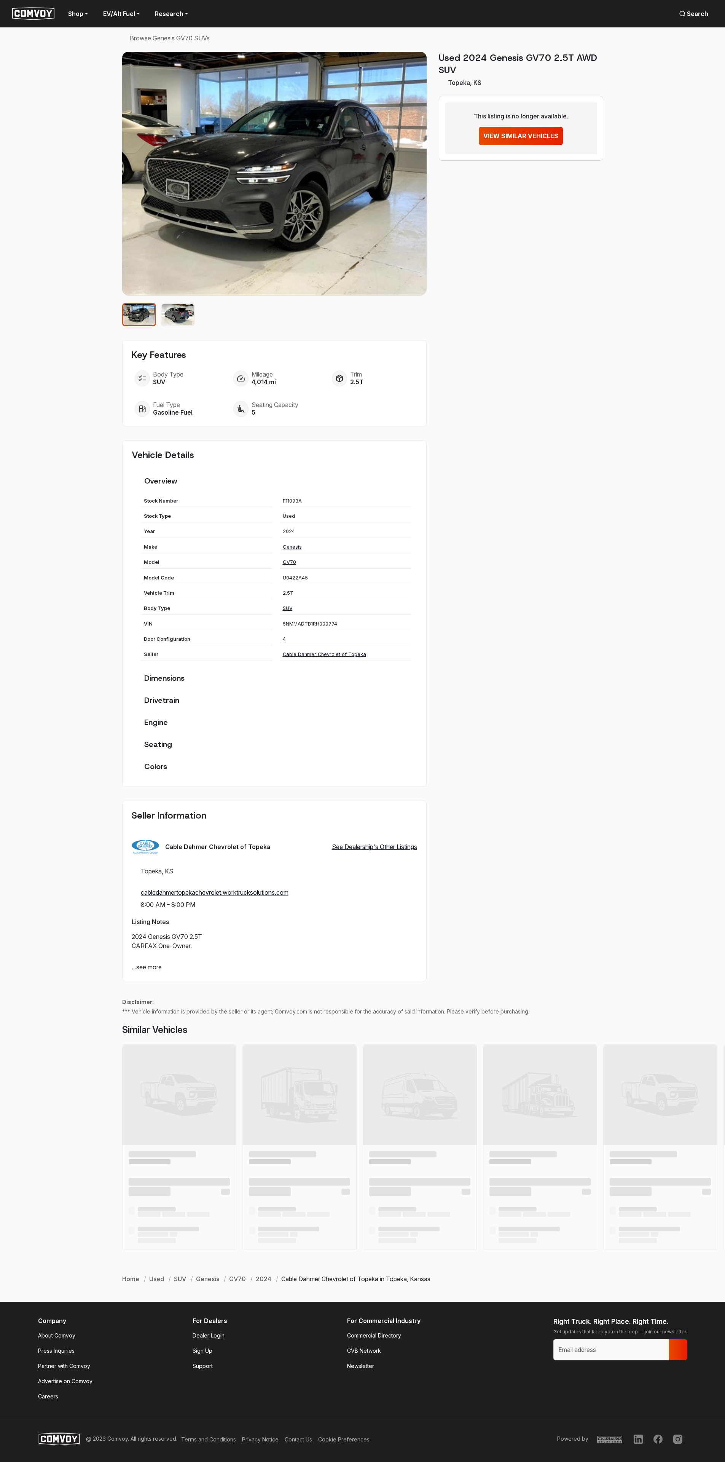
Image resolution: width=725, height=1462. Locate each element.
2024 (263, 1279)
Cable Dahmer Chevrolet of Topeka (324, 654)
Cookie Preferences (344, 1439)
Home (130, 1279)
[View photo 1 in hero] (139, 314)
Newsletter (360, 1366)
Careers (48, 1396)
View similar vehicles (520, 136)
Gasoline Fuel (173, 412)
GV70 (289, 562)
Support (203, 1366)
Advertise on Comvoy (65, 1381)
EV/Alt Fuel (119, 14)
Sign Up (202, 1350)
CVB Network (364, 1350)
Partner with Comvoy (64, 1366)
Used (156, 1279)
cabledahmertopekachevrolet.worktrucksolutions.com (214, 892)
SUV (288, 608)
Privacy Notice (260, 1439)
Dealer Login (209, 1335)
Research (169, 14)
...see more (147, 967)
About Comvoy (56, 1335)
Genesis (292, 547)
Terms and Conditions (208, 1439)
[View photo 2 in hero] (178, 314)
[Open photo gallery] (274, 173)
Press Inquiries (56, 1350)
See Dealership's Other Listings (374, 847)
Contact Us (298, 1439)
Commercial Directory (374, 1335)
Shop (75, 14)
